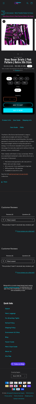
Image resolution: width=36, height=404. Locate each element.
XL (10, 83)
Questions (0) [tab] (26, 214)
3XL (24, 83)
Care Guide (14, 127)
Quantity (18, 95)
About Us (8, 351)
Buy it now (18, 110)
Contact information (18, 398)
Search (7, 309)
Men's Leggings (10, 313)
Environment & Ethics (12, 332)
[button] (4, 3)
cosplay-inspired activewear (11, 287)
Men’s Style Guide (11, 347)
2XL (17, 83)
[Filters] (3, 220)
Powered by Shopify (19, 393)
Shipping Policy (10, 328)
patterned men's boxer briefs (18, 174)
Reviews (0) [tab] (9, 214)
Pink (17, 90)
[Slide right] (22, 54)
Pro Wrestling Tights (12, 318)
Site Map (8, 356)
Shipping (17, 70)
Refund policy (30, 393)
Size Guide (16, 120)
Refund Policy (10, 323)
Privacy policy (8, 396)
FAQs (22, 127)
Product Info (6, 120)
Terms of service (18, 396)
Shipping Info (27, 120)
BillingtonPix (10, 393)
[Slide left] (14, 54)
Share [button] (5, 182)
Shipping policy (29, 396)
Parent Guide (9, 342)
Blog (6, 337)
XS (9, 78)
